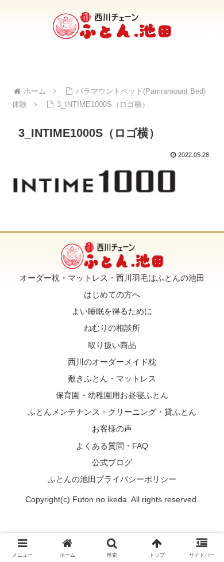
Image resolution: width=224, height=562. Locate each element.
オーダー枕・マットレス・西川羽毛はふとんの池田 (112, 277)
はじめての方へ (112, 294)
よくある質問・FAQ (112, 445)
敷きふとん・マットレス (112, 378)
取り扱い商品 (112, 345)
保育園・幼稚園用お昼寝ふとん (112, 395)
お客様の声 (112, 428)
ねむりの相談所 (112, 327)
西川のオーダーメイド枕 (112, 361)
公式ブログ (112, 462)
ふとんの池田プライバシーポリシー (112, 479)
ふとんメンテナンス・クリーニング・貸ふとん (112, 411)
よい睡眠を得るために (112, 311)
